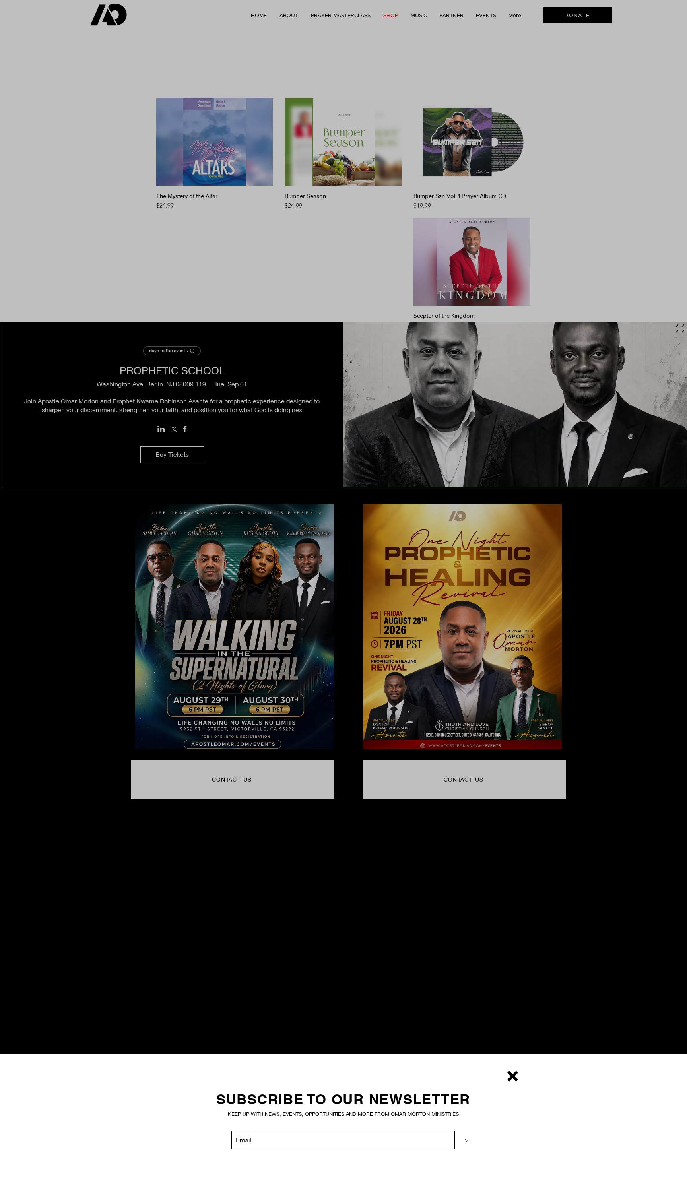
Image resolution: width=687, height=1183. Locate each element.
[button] (512, 1076)
